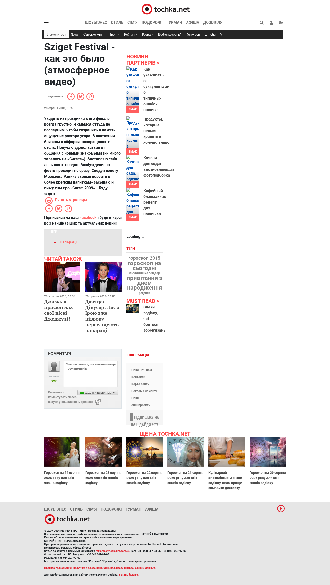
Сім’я (132, 22)
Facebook (88, 217)
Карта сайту (140, 384)
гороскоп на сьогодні (144, 266)
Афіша (192, 22)
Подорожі (152, 22)
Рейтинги (130, 34)
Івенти (114, 34)
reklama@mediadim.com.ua (113, 551)
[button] (271, 23)
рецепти (144, 293)
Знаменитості (56, 34)
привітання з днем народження (144, 283)
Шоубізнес (96, 22)
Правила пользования (58, 568)
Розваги (147, 34)
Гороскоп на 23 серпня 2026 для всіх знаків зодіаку (103, 478)
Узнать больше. (129, 574)
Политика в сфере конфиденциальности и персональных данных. (114, 568)
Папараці (68, 242)
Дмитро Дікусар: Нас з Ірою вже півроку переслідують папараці (102, 316)
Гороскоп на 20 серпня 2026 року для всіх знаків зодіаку (268, 478)
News (75, 34)
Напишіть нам (141, 370)
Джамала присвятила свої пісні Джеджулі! (58, 310)
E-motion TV (213, 34)
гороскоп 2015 (144, 258)
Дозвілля (212, 22)
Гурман (174, 22)
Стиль (117, 22)
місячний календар (144, 273)
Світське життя (94, 34)
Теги (131, 248)
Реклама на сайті (144, 391)
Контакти (138, 377)
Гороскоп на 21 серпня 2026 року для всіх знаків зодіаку (185, 478)
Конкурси (193, 34)
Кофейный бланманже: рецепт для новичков (154, 202)
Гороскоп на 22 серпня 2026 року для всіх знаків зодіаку (144, 478)
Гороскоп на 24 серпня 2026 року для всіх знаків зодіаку (62, 478)
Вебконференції (169, 34)
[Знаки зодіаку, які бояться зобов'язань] (132, 308)
